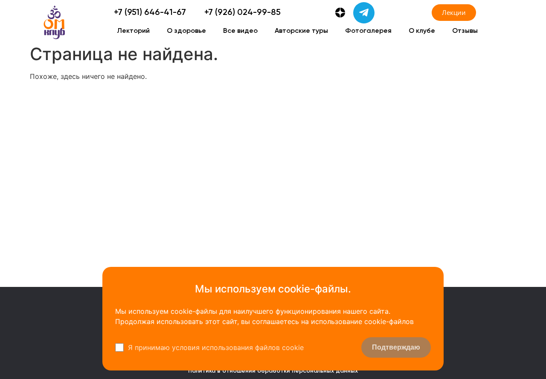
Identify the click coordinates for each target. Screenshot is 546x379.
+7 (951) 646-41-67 (150, 13)
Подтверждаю (396, 347)
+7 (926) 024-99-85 (242, 13)
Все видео (240, 31)
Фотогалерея (368, 31)
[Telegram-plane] (364, 12)
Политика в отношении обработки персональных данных (273, 371)
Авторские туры (301, 31)
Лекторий (133, 31)
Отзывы (465, 31)
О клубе (422, 31)
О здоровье (186, 31)
